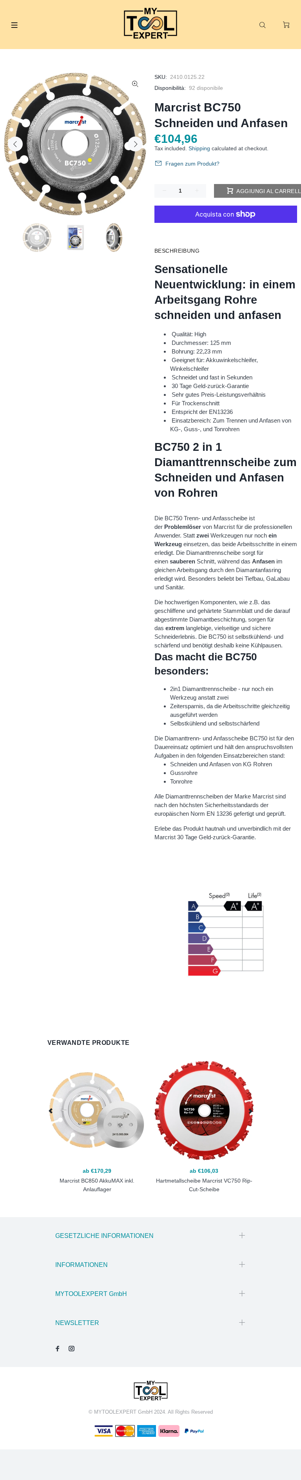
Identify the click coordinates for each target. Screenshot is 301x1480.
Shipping (199, 148)
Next (135, 144)
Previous (15, 144)
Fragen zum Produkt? (192, 163)
